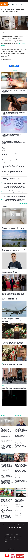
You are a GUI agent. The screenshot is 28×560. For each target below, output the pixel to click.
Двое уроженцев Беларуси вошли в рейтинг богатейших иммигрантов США (12, 271)
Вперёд (27, 556)
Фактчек (19, 524)
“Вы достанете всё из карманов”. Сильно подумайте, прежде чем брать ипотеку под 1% (7, 482)
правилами (20, 548)
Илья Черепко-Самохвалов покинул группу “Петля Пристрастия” (20, 501)
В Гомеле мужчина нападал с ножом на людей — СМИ (13, 148)
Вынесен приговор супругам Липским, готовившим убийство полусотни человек (12, 160)
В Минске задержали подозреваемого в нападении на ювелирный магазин (11, 135)
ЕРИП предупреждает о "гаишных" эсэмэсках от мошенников (13, 91)
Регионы (10, 536)
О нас (5, 541)
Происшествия (17, 14)
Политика (18, 416)
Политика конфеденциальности (14, 549)
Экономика (4, 452)
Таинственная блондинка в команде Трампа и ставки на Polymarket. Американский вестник (13, 294)
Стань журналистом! (9, 534)
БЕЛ (12, 1)
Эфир (24, 524)
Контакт (6, 539)
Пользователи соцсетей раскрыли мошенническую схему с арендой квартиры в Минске (13, 142)
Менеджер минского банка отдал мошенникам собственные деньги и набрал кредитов (13, 113)
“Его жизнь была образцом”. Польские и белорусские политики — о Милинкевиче (12, 365)
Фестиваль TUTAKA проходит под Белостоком (19, 508)
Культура (18, 452)
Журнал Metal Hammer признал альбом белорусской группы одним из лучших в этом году (21, 480)
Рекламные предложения (15, 539)
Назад (0, 556)
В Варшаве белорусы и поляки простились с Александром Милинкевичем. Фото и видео (12, 343)
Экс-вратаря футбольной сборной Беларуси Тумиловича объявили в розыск (7, 509)
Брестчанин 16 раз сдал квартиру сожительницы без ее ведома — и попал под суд (13, 166)
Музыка (17, 487)
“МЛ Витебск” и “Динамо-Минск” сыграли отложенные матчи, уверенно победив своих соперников (7, 502)
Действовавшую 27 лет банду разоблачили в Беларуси (13, 153)
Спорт (3, 487)
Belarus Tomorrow (10, 524)
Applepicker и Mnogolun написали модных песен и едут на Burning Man (21, 465)
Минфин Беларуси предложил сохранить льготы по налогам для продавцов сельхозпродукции (6, 467)
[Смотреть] (2, 363)
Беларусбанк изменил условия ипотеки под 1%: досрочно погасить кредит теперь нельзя (7, 474)
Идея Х (15, 524)
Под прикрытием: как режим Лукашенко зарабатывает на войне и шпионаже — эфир (14, 187)
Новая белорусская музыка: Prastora (19, 513)
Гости (4, 524)
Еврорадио (3, 14)
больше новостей (23, 203)
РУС (15, 1)
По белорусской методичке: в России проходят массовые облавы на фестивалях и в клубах (7, 446)
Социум (3, 416)
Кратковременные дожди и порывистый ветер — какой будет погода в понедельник (15, 200)
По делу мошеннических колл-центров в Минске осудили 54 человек (12, 172)
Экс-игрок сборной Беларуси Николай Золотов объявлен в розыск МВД (6, 517)
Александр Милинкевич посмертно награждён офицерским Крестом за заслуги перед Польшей (14, 387)
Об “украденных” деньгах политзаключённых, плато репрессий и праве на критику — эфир (15, 182)
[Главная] (15, 4)
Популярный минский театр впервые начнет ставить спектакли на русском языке (20, 472)
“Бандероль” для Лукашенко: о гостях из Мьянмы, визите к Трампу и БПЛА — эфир (14, 191)
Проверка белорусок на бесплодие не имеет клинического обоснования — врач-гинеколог (15, 195)
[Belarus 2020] (14, 556)
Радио (5, 536)
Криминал (15, 70)
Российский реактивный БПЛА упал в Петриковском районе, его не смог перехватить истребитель (13, 320)
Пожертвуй (17, 534)
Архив (15, 536)
